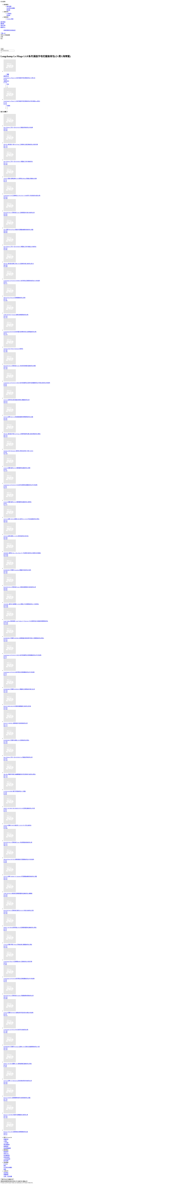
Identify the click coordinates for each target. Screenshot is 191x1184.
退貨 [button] (9, 30)
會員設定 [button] (13, 30)
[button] (95, 10)
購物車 (2, 23)
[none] (97, 122)
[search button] (1, 52)
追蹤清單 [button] (6, 30)
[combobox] (95, 50)
